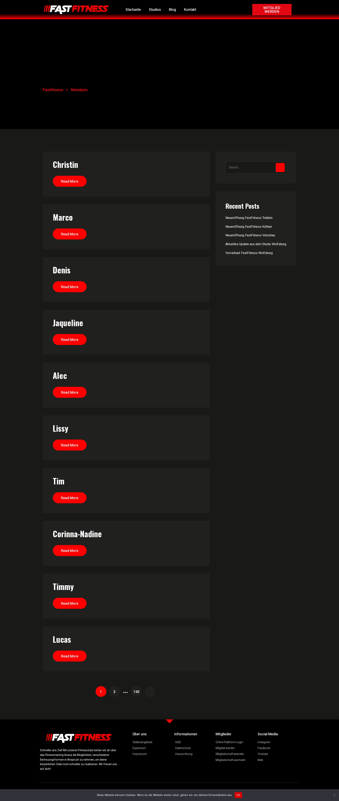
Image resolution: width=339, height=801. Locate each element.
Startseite (133, 10)
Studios (155, 10)
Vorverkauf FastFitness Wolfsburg (249, 253)
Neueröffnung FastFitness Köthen (248, 226)
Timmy (63, 586)
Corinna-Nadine (77, 534)
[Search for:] (255, 167)
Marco (63, 217)
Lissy (60, 428)
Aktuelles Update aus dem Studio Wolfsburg (255, 244)
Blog (172, 10)
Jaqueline (68, 323)
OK (238, 794)
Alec (60, 375)
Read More (69, 181)
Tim (58, 481)
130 (136, 692)
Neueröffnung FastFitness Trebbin (248, 218)
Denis (61, 270)
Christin (65, 164)
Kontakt (190, 10)
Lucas (62, 639)
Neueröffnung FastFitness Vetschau (250, 235)
